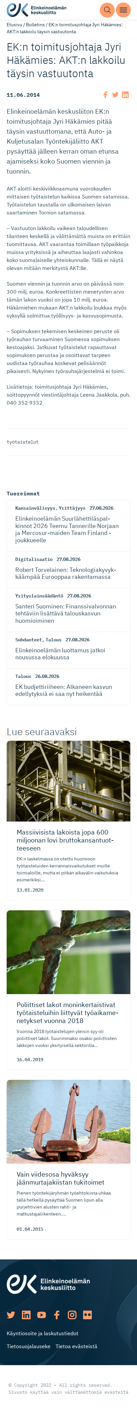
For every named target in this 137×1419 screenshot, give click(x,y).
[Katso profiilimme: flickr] (87, 1315)
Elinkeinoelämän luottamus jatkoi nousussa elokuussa (60, 653)
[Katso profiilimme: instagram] (72, 1315)
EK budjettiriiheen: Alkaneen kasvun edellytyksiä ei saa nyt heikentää (63, 690)
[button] (107, 10)
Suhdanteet (28, 640)
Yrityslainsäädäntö (39, 596)
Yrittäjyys (72, 508)
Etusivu (14, 25)
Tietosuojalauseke (29, 1346)
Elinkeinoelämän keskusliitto (37, 10)
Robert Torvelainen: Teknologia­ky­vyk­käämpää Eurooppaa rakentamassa (65, 573)
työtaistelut (23, 442)
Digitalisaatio (34, 559)
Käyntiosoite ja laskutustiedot (42, 1333)
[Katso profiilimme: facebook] (57, 1315)
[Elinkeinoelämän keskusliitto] (48, 1283)
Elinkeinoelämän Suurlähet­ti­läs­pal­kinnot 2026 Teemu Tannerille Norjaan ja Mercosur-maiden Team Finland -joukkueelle (67, 529)
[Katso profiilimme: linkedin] (26, 1315)
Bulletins (35, 25)
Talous (54, 640)
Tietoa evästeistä (76, 1346)
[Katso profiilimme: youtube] (41, 1315)
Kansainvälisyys (35, 508)
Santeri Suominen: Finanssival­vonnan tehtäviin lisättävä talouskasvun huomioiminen (65, 613)
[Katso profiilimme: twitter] (11, 1315)
